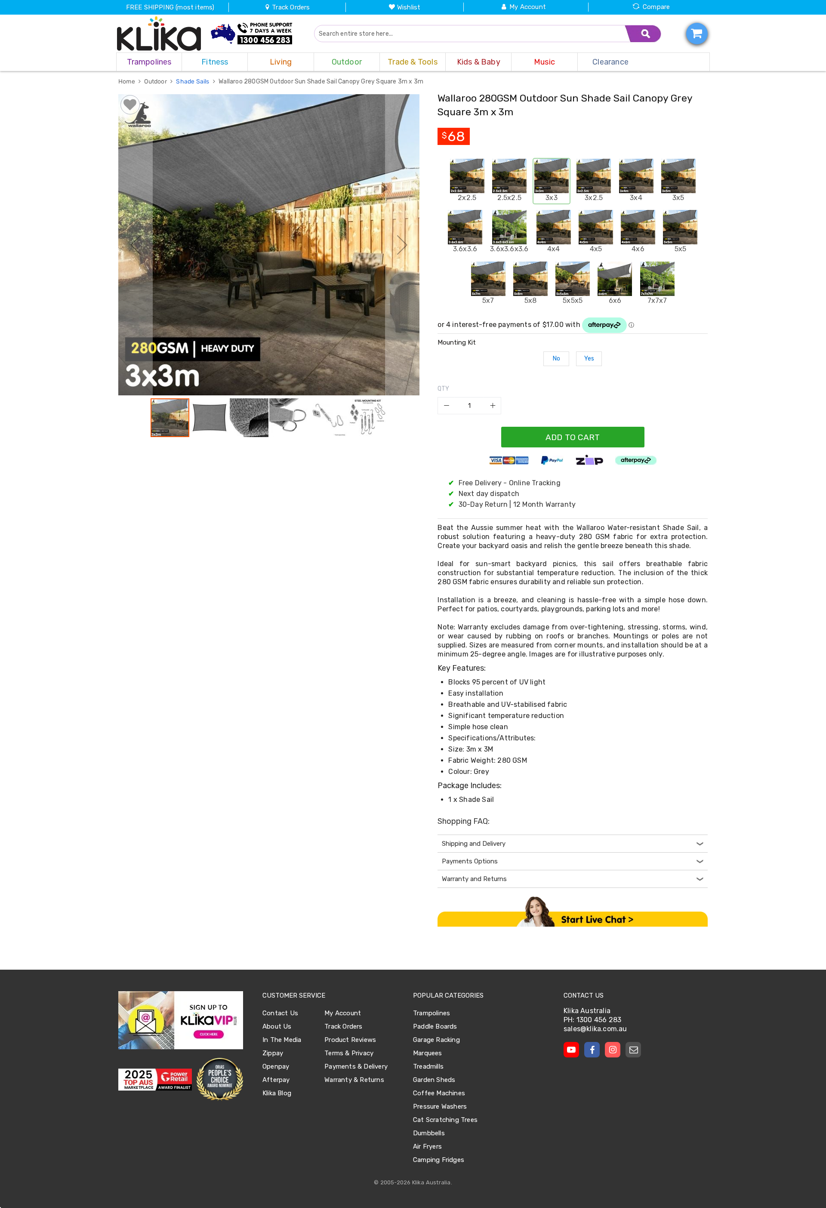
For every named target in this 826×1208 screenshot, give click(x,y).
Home (127, 81)
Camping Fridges (438, 1160)
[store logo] (159, 33)
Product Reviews (350, 1040)
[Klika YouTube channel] (571, 1049)
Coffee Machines (439, 1093)
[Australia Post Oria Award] (219, 1079)
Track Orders (290, 7)
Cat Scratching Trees (445, 1120)
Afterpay (276, 1080)
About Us (277, 1026)
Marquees (427, 1053)
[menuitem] (149, 62)
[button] (135, 244)
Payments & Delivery (356, 1066)
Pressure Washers (440, 1106)
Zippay (272, 1053)
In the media (281, 1040)
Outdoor (156, 81)
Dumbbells (429, 1133)
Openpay (275, 1066)
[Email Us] (633, 1049)
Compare (656, 7)
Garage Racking (436, 1040)
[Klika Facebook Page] (592, 1049)
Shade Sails (193, 81)
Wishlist (409, 7)
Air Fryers (427, 1146)
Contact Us (280, 1013)
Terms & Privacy (348, 1053)
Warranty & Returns (354, 1080)
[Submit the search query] (643, 33)
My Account (527, 7)
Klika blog (276, 1093)
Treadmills (428, 1066)
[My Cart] (697, 33)
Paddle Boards (435, 1026)
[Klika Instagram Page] (612, 1049)
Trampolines (431, 1013)
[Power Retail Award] (155, 1080)
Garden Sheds (434, 1080)
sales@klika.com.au (595, 1029)
